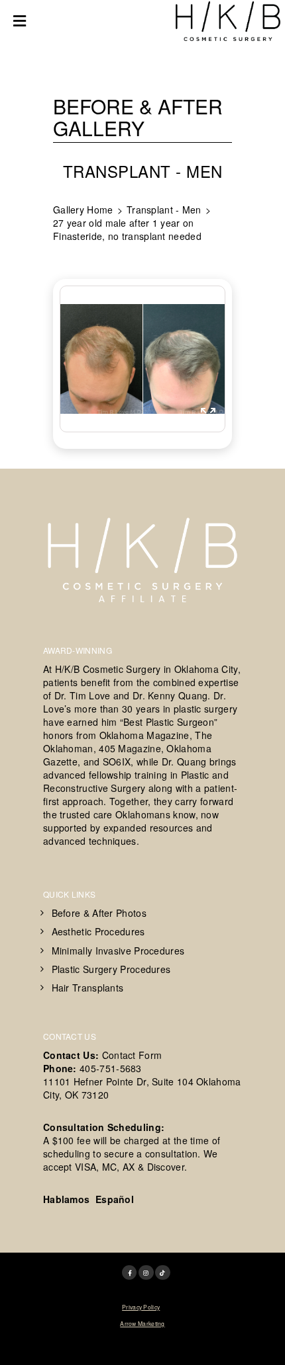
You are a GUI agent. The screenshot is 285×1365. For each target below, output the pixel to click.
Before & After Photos (99, 912)
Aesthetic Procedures (98, 931)
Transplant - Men (164, 209)
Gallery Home (83, 209)
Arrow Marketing (142, 1323)
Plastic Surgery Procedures (111, 969)
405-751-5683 (111, 1068)
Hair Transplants (88, 987)
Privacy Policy (141, 1307)
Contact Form (132, 1055)
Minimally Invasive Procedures (118, 950)
